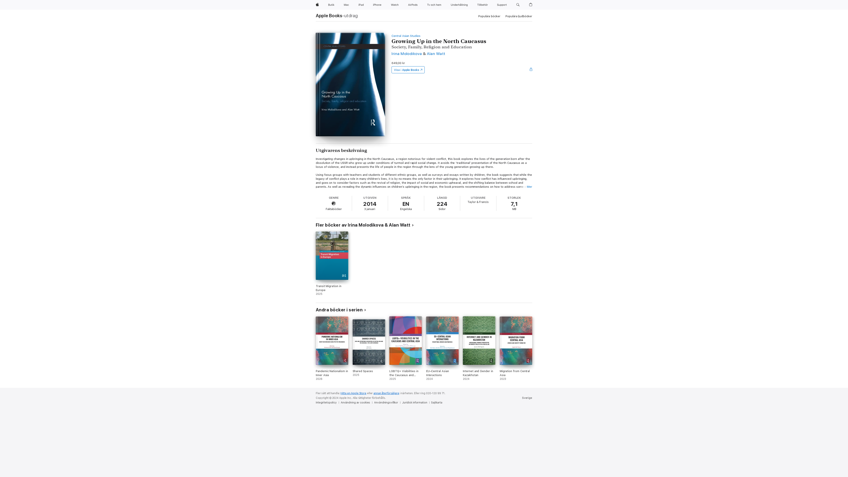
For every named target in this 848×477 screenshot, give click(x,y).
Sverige (527, 397)
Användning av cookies (355, 402)
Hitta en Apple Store (353, 393)
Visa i (406, 70)
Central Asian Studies (406, 36)
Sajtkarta (436, 402)
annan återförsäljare (386, 393)
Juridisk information (414, 402)
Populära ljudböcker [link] (518, 16)
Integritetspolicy (326, 402)
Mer (529, 186)
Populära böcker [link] (489, 16)
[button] (518, 5)
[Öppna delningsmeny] (531, 69)
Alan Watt (436, 53)
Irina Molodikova (407, 53)
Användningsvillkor (386, 402)
